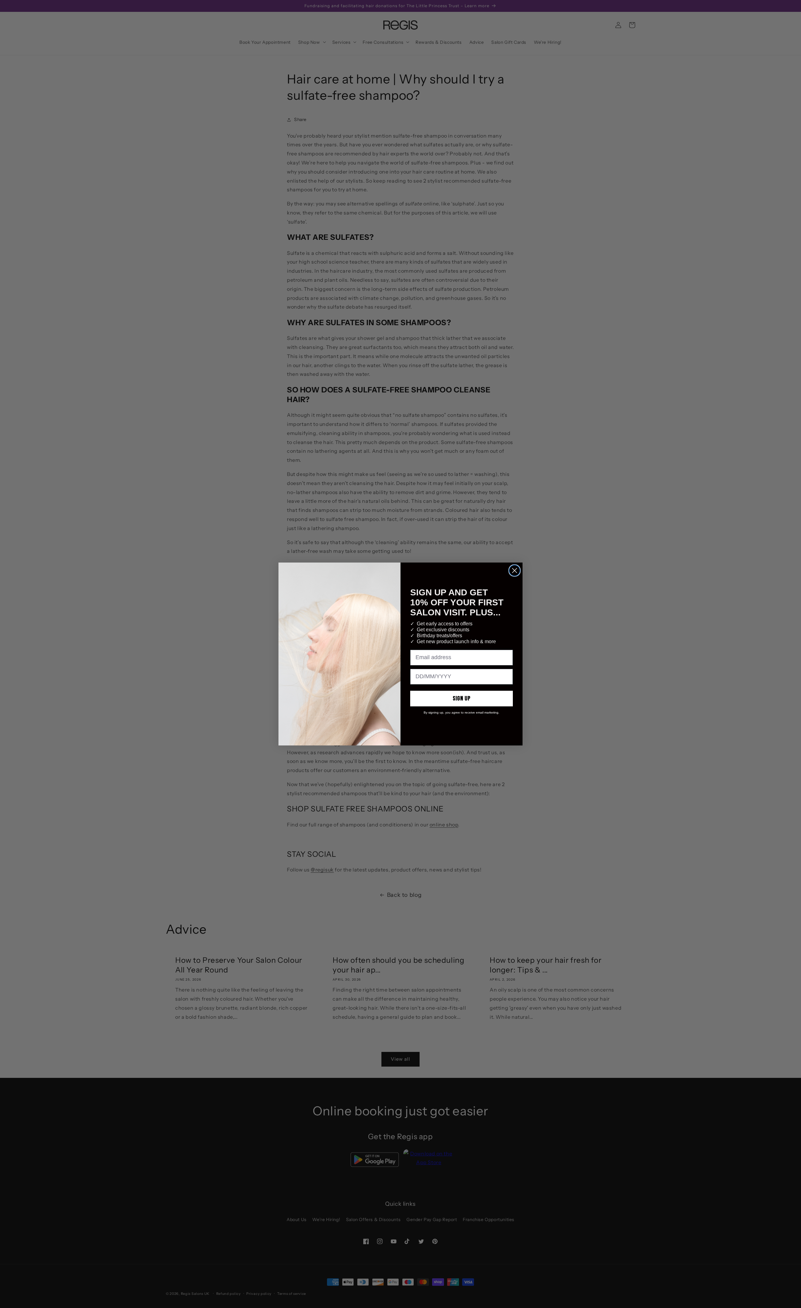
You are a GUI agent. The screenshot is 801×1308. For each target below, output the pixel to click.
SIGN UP (462, 698)
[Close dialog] (514, 570)
